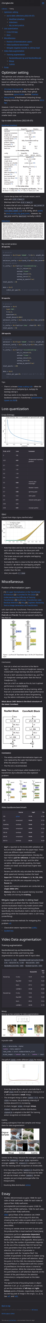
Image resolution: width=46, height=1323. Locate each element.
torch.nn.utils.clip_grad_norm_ (18, 213)
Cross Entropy (12, 32)
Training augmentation (16, 54)
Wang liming (9, 97)
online (28, 1185)
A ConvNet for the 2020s (26, 594)
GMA (6, 1215)
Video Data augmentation (14, 51)
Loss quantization (11, 28)
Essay (6, 67)
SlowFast (34, 94)
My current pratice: (16, 25)
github (18, 816)
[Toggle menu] (43, 3)
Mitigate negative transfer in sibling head (23, 48)
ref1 (9, 1296)
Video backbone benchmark (18, 45)
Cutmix (12, 64)
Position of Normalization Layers (19, 41)
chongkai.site (7, 3)
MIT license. (35, 1310)
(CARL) (34, 927)
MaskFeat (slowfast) (16, 19)
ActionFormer (37, 398)
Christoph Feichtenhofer (13, 89)
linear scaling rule (25, 386)
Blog (23, 602)
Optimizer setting (11, 12)
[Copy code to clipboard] (41, 252)
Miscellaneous (9, 38)
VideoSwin (6, 221)
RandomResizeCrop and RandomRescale (25, 58)
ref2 (16, 1296)
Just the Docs (12, 1320)
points (40, 211)
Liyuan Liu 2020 (10, 400)
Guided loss (8, 931)
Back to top (6, 1306)
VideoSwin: (13, 22)
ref (10, 923)
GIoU (8, 35)
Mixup (11, 61)
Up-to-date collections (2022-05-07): (21, 15)
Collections (4, 9)
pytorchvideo (19, 94)
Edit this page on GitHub (8, 1313)
